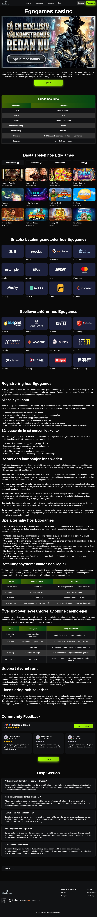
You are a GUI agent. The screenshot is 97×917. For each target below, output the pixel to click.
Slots (83, 162)
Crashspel (59, 162)
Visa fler (48, 759)
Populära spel (11, 162)
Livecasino (35, 162)
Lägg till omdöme (84, 726)
